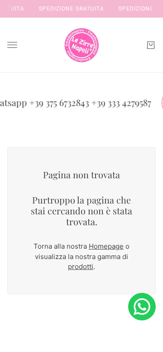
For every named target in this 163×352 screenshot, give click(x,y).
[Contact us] (142, 306)
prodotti (80, 266)
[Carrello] (151, 45)
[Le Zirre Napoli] (81, 45)
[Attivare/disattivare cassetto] (12, 45)
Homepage (106, 246)
